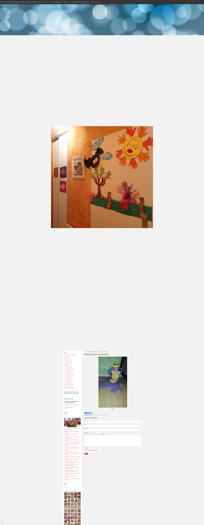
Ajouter (86, 453)
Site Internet (86, 428)
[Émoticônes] (100, 434)
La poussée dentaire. (68, 379)
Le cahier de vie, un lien (68, 361)
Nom (85, 420)
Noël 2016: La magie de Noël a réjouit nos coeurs (71, 432)
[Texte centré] (93, 434)
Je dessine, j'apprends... (68, 377)
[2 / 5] (86, 415)
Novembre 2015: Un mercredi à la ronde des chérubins (72, 449)
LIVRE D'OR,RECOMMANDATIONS (70, 354)
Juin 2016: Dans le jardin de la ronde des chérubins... (71, 435)
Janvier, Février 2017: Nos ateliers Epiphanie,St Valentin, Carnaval (72, 429)
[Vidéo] (98, 434)
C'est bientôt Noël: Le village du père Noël (71, 447)
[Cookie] (2, 523)
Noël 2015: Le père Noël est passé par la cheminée (71, 445)
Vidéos (96, 2)
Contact (50, 2)
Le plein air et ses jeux (68, 381)
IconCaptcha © (100, 451)
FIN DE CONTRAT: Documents (69, 388)
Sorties (66, 485)
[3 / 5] (88, 415)
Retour (113, 409)
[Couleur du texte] (90, 434)
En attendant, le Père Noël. (69, 386)
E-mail (85, 424)
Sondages (45, 2)
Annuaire (64, 2)
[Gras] (85, 434)
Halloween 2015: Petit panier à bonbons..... (72, 451)
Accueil (85, 351)
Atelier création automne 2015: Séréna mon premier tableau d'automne (72, 465)
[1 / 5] (85, 415)
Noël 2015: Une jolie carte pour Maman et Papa (72, 442)
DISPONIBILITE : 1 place (68, 363)
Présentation (67, 356)
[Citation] (92, 434)
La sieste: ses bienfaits (68, 372)
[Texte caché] (95, 434)
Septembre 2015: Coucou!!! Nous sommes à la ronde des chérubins (72, 468)
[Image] (97, 434)
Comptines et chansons (68, 367)
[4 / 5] (89, 415)
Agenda (92, 2)
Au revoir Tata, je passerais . (69, 382)
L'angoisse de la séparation (69, 384)
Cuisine (66, 487)
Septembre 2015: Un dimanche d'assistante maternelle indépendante (72, 474)
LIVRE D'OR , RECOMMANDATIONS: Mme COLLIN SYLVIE (80, 2)
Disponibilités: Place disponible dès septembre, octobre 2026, (72, 402)
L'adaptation (67, 365)
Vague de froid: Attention (69, 375)
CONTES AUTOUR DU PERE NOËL (70, 374)
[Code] (99, 434)
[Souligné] (87, 434)
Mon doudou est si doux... (69, 360)
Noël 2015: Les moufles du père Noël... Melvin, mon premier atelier (72, 437)
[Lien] (94, 434)
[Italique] (86, 434)
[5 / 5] (90, 415)
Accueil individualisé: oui (69, 370)
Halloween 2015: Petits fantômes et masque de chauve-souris (72, 457)
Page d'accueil (34, 2)
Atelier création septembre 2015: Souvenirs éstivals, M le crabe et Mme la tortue (72, 471)
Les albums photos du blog (57, 2)
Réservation (40, 2)
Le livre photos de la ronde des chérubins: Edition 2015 (71, 440)
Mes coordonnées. (68, 358)
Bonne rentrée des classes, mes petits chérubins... (71, 476)
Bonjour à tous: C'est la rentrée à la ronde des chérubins (72, 479)
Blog (69, 2)
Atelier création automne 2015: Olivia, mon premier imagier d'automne (72, 462)
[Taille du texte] (88, 434)
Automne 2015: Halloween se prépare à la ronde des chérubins (71, 460)
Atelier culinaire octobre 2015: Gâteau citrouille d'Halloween (72, 454)
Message (86, 432)
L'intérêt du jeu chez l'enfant (69, 368)
